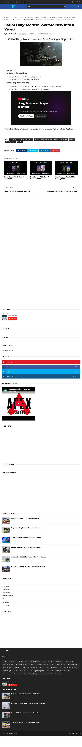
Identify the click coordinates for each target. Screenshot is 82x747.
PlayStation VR (35, 661)
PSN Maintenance (23, 661)
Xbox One (38, 19)
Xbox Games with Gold (10, 674)
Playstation (6, 586)
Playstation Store (73, 664)
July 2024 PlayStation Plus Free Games (25, 518)
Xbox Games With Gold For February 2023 (40, 178)
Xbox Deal (50, 671)
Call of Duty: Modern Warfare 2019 (52, 17)
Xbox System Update (54, 674)
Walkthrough (7, 671)
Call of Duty (14, 17)
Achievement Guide (9, 661)
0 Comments (50, 34)
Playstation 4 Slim (21, 664)
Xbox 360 (6, 602)
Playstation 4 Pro (8, 664)
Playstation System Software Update (33, 667)
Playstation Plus (60, 664)
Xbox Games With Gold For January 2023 (65, 178)
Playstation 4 (28, 19)
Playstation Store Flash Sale (11, 667)
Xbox (4, 599)
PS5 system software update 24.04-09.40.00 (28, 703)
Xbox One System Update (37, 674)
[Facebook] (69, 733)
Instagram (42, 376)
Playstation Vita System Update (69, 667)
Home (3, 2)
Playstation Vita (8, 596)
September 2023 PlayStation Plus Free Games (28, 557)
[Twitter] (77, 2)
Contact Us (11, 2)
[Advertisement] (41, 444)
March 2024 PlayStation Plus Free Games (26, 713)
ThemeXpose (13, 733)
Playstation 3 (7, 589)
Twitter (42, 371)
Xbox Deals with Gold (63, 671)
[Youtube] (72, 2)
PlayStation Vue (47, 661)
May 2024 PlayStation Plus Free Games (25, 528)
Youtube (42, 362)
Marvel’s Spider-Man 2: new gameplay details (28, 566)
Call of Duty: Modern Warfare (29, 17)
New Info (16, 19)
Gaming (68, 17)
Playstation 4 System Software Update (41, 664)
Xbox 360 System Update (36, 671)
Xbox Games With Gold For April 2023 (14, 178)
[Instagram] (80, 733)
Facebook (42, 367)
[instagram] (79, 2)
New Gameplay (63, 139)
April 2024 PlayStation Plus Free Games (26, 547)
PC (21, 19)
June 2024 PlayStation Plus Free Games (26, 537)
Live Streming (22, 2)
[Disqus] (41, 222)
